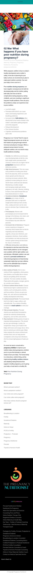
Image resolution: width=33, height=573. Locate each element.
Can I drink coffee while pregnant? (14, 397)
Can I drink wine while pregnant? (14, 394)
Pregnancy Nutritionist (10, 441)
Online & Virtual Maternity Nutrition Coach (15, 552)
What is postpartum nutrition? (12, 390)
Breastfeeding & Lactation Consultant (14, 538)
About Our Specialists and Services (13, 510)
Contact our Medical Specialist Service (14, 554)
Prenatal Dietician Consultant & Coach (14, 547)
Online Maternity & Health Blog (12, 520)
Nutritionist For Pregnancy (11, 508)
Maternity (6, 62)
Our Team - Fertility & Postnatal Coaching (15, 522)
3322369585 (20, 1)
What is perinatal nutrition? (12, 387)
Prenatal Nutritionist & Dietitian (12, 506)
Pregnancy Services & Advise (12, 536)
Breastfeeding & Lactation (11, 413)
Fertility (6, 417)
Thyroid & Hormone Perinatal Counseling (15, 549)
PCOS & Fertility (9, 430)
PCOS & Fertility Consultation (12, 545)
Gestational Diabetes (22, 60)
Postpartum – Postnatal (11, 434)
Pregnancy (13, 62)
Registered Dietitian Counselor (12, 517)
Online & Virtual (8, 427)
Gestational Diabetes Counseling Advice (15, 540)
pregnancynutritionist (10, 67)
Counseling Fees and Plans (11, 513)
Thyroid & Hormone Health (12, 447)
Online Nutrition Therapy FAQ (12, 515)
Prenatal (13, 65)
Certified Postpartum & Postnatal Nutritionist (16, 543)
